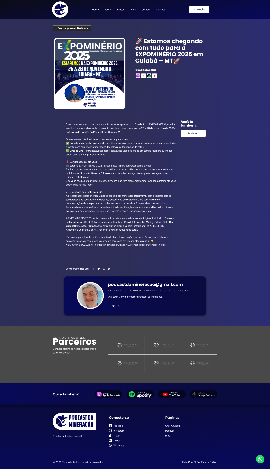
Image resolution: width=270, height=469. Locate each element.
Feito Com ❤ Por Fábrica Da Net (199, 462)
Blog (133, 9)
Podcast (120, 9)
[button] (260, 459)
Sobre (107, 9)
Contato (146, 9)
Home (95, 9)
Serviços (160, 9)
